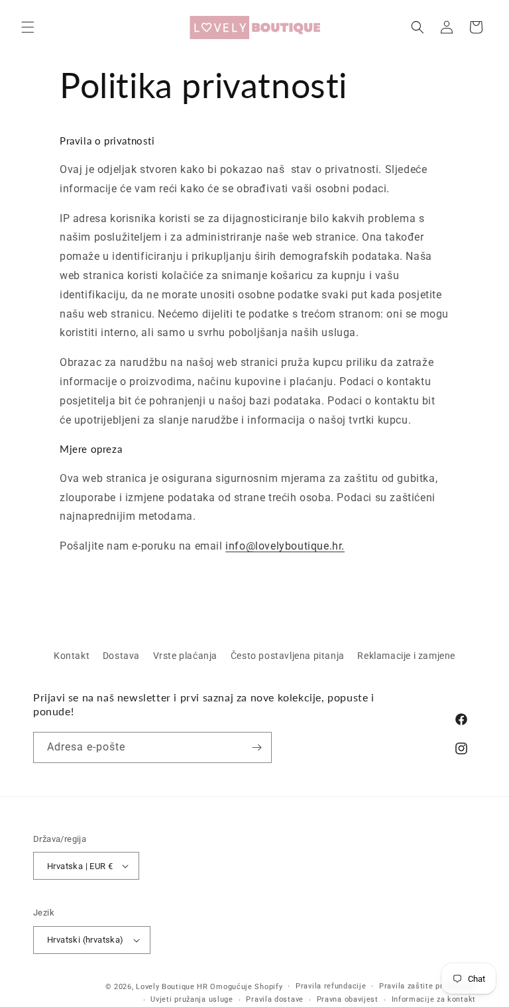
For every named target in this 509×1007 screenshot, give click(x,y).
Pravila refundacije (331, 986)
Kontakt (71, 655)
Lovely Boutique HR (172, 986)
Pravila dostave (275, 999)
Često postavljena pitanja (288, 655)
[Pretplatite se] (256, 747)
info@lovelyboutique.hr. (285, 546)
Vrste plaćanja (185, 655)
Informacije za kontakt (434, 999)
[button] (27, 27)
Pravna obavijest (347, 999)
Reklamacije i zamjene (406, 655)
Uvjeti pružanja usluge (191, 999)
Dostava (121, 655)
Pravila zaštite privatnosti (427, 986)
